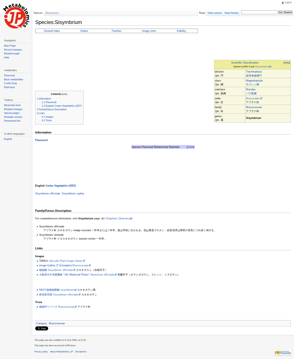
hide (286, 62)
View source (215, 12)
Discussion (51, 12)
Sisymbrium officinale (47, 193)
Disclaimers (81, 351)
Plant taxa (9, 87)
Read (202, 12)
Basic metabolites (13, 79)
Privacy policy (41, 351)
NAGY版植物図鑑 (49, 289)
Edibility (181, 30)
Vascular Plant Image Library (65, 260)
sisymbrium (67, 289)
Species (38, 12)
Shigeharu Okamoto (117, 218)
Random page (12, 53)
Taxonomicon (261, 66)
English (8, 139)
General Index (52, 30)
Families (117, 30)
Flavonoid (41, 140)
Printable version (13, 117)
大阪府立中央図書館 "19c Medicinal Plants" (64, 274)
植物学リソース (48, 306)
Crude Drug (10, 83)
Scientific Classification (244, 62)
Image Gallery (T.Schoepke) (55, 265)
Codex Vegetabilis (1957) (61, 185)
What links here (12, 105)
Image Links (149, 30)
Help (6, 57)
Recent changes (13, 49)
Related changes (13, 109)
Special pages (12, 113)
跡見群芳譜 (45, 294)
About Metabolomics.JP (61, 351)
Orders (84, 30)
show (191, 146)
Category (41, 323)
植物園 (43, 270)
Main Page (10, 45)
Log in (288, 2)
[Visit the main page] (16, 16)
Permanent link (12, 120)
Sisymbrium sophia (73, 193)
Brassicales (253, 98)
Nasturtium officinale (102, 274)
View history (231, 12)
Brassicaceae (254, 107)
